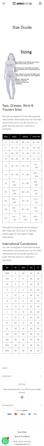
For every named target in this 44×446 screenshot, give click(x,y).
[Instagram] (22, 397)
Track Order (22, 432)
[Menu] (3, 3)
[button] (5, 440)
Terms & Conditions (22, 436)
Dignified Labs (21, 444)
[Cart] (40, 3)
